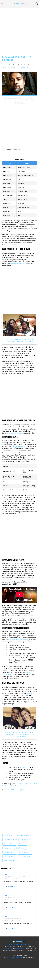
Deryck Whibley (9, 844)
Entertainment (28, 784)
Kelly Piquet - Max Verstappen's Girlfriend (18, 882)
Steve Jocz (22, 844)
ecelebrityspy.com (17, 957)
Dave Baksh (8, 836)
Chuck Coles (20, 848)
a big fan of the (24, 767)
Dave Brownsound (23, 836)
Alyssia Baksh (26, 840)
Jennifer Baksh (23, 852)
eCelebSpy (11, 886)
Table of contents (10, 149)
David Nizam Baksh (10, 840)
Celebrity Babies (9, 860)
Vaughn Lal (7, 848)
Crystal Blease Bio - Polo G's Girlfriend (17, 903)
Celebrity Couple (25, 856)
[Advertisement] (19, 29)
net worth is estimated (16, 433)
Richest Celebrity (9, 856)
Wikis (9, 65)
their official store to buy (20, 640)
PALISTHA (7, 68)
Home (4, 65)
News (20, 784)
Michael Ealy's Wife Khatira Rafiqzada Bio (18, 924)
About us (12, 944)
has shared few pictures (18, 264)
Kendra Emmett (9, 852)
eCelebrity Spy (22, 786)
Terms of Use (7, 948)
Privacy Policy (19, 948)
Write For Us (20, 944)
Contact (27, 944)
